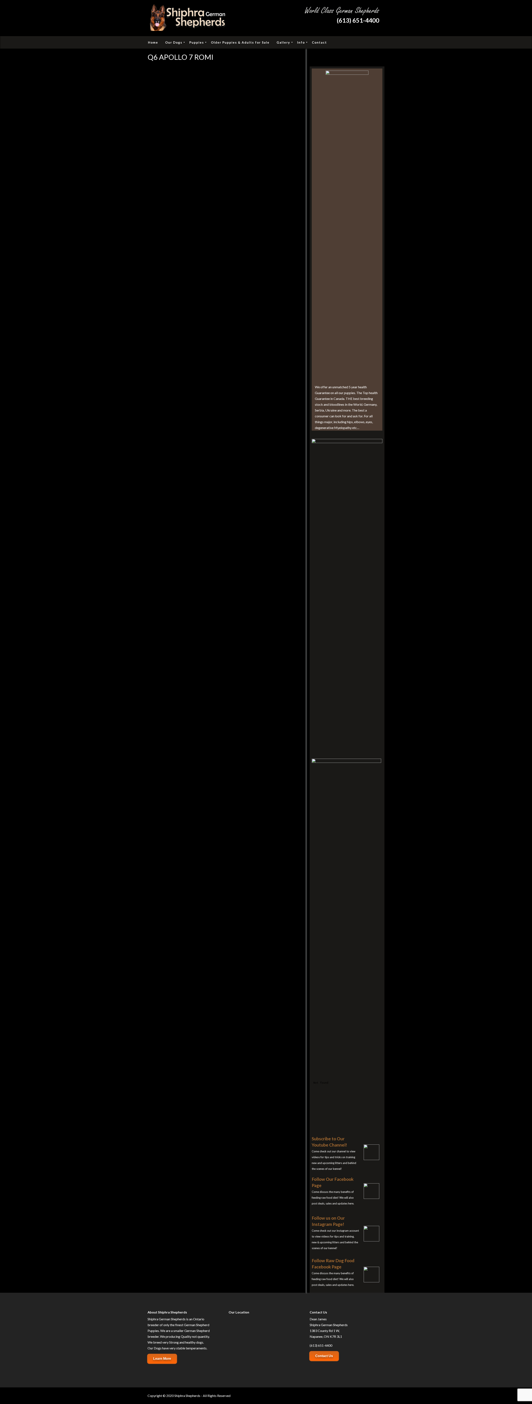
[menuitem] (153, 42)
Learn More (162, 1358)
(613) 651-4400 (358, 20)
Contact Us (324, 1356)
